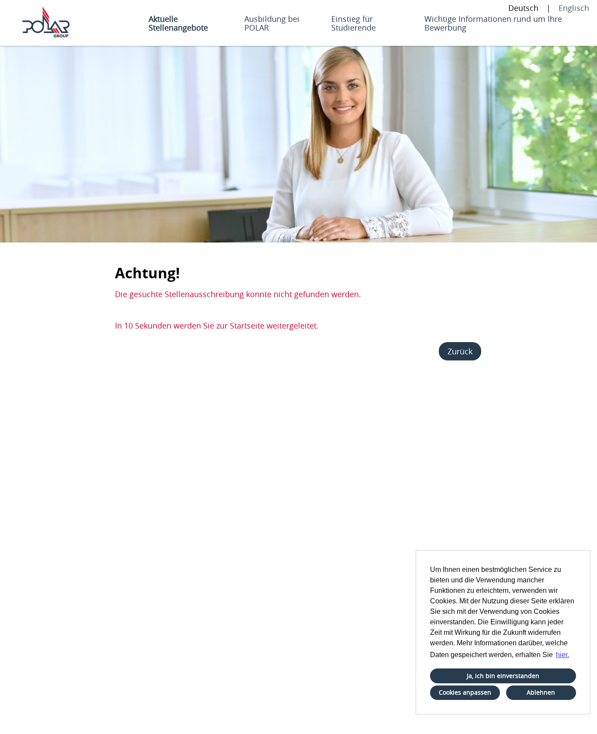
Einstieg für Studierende (353, 23)
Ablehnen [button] (541, 692)
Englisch (574, 8)
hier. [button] (562, 654)
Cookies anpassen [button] (465, 692)
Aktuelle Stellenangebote (178, 23)
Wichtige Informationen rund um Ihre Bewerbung (493, 23)
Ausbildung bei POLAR (271, 23)
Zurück (460, 351)
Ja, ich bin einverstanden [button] (503, 676)
